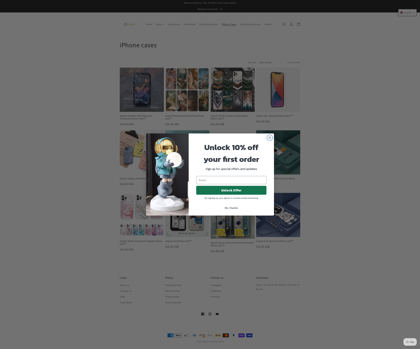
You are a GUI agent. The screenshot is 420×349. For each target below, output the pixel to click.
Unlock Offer (231, 190)
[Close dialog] (270, 138)
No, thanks (231, 208)
